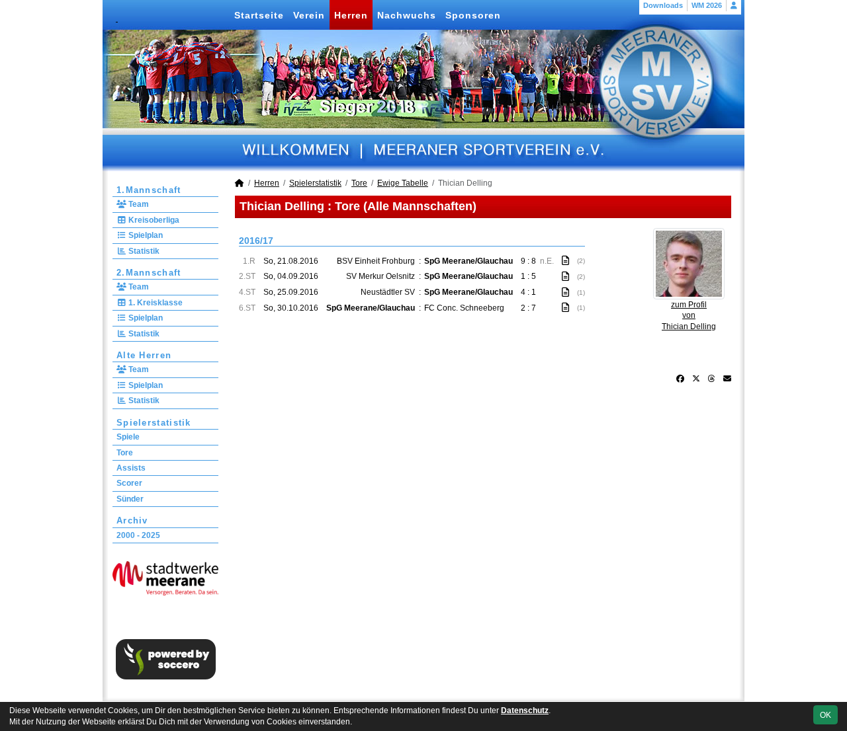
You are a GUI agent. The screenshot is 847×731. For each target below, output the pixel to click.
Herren (351, 15)
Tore (124, 452)
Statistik (142, 251)
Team (137, 204)
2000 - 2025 (138, 535)
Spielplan (144, 235)
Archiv (132, 520)
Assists (131, 468)
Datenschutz (525, 710)
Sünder (130, 499)
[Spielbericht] (565, 260)
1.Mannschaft (148, 190)
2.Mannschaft (148, 273)
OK (825, 715)
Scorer (129, 483)
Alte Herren (143, 355)
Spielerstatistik (153, 423)
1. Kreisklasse (154, 302)
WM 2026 (706, 5)
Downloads (663, 5)
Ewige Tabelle (402, 183)
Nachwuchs (406, 15)
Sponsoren (473, 15)
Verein (309, 15)
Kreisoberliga (152, 220)
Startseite (259, 15)
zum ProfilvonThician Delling (689, 316)
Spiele (128, 437)
